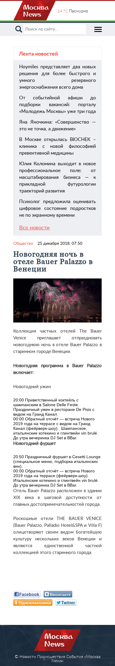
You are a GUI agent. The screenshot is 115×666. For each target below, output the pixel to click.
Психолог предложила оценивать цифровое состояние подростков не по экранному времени (57, 208)
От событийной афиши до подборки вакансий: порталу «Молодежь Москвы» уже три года (57, 104)
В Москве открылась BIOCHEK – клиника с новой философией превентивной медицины (57, 146)
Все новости (34, 228)
